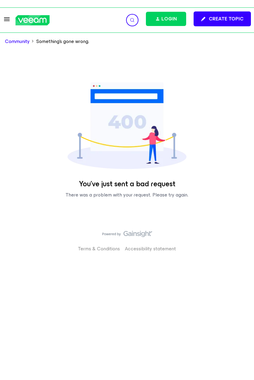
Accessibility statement (150, 248)
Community (17, 41)
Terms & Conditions (99, 248)
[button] (7, 21)
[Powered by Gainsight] (127, 235)
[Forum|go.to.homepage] (32, 20)
